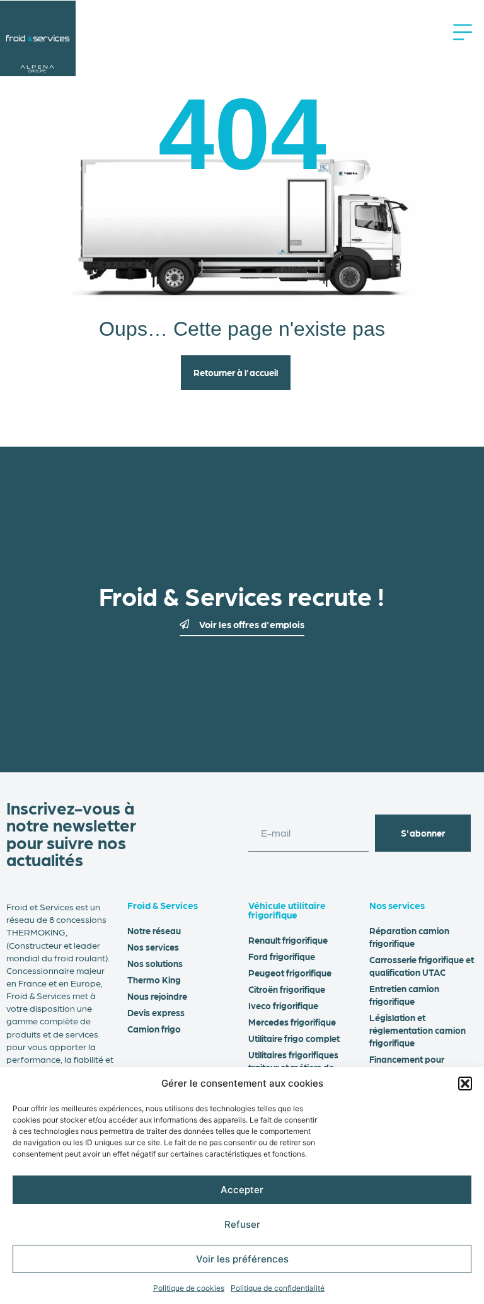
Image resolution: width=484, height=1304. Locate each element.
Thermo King (154, 979)
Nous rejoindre (157, 996)
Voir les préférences (242, 1259)
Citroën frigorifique (286, 989)
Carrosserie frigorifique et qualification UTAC (421, 966)
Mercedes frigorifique (292, 1021)
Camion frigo (154, 1028)
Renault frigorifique (288, 940)
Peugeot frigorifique (289, 972)
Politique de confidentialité (278, 1288)
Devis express (156, 1012)
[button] (465, 1083)
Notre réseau (154, 930)
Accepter (242, 1190)
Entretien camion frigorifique (404, 995)
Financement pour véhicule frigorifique (409, 1065)
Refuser (242, 1224)
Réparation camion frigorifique (409, 937)
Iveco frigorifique (283, 1005)
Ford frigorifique (281, 956)
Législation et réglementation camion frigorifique (417, 1030)
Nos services (153, 946)
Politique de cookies (188, 1288)
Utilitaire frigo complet (294, 1038)
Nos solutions (155, 963)
